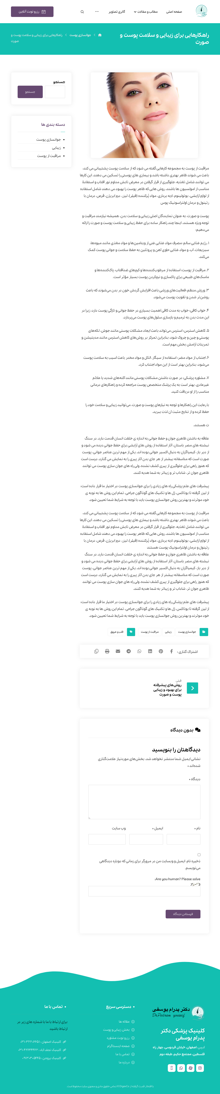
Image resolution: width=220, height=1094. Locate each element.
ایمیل (157, 828)
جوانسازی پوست (187, 632)
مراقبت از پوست (150, 632)
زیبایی (168, 632)
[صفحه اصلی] (100, 35)
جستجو (59, 82)
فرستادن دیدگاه (183, 914)
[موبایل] (172, 1068)
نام (197, 828)
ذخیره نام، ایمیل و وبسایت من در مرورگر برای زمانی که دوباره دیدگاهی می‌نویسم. (149, 865)
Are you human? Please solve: (177, 879)
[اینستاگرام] (200, 1068)
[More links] (97, 12)
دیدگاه (194, 779)
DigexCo (124, 1086)
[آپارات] (190, 1068)
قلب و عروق (116, 632)
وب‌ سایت (119, 828)
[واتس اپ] (181, 1068)
